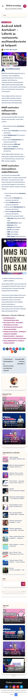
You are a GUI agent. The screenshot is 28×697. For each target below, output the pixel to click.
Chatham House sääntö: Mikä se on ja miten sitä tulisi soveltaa (13, 439)
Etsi (4, 579)
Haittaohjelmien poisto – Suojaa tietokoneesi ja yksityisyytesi (16, 505)
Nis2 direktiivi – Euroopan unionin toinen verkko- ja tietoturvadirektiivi (16, 482)
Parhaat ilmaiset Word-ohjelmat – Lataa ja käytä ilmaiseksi (16, 561)
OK (16, 694)
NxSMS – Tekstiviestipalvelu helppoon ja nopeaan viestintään (17, 490)
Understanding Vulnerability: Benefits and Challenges (17, 458)
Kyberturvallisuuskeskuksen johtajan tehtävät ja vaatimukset (13, 423)
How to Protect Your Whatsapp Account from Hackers (16, 553)
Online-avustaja (13, 6)
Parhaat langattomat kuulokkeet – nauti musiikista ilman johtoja (16, 521)
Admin (7, 49)
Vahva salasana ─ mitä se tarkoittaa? (16, 545)
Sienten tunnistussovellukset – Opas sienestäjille (17, 569)
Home (4, 15)
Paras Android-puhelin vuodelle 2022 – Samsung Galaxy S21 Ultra (16, 513)
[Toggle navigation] (2, 6)
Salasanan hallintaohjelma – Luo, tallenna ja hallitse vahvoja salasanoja (16, 497)
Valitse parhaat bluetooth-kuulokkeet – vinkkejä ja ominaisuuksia (17, 537)
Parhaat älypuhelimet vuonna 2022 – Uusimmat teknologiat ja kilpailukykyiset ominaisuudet (16, 529)
